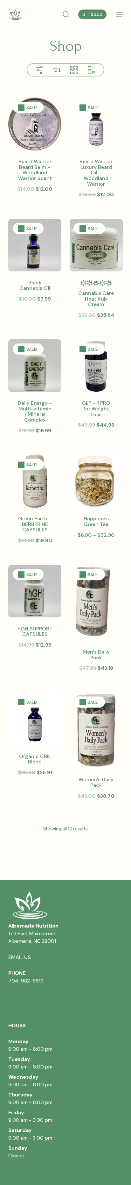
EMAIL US (19, 957)
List (91, 70)
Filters (39, 70)
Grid (74, 70)
